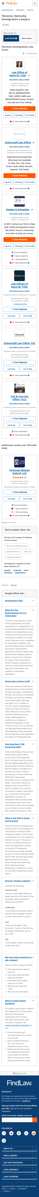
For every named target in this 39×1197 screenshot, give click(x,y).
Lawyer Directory (7, 10)
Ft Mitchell (17, 570)
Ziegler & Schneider (17, 209)
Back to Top (20, 1073)
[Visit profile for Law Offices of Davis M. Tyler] (19, 275)
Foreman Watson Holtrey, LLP (19, 471)
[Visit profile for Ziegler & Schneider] (19, 201)
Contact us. (26, 1101)
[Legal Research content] (34, 1169)
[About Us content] (34, 1148)
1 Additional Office (20, 304)
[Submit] (34, 1119)
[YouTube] (11, 1133)
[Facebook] (4, 1133)
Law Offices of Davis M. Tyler (19, 285)
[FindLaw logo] (12, 3)
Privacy (12, 1189)
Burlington (8, 573)
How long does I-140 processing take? (14, 745)
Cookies (7, 1191)
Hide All (14, 585)
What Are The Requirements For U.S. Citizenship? (16, 613)
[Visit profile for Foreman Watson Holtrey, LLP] (19, 462)
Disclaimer (23, 1189)
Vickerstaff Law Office (18, 142)
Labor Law (27, 552)
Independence (20, 573)
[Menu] (3, 3)
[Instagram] (26, 1133)
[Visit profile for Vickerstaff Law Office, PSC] (19, 335)
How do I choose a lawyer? (18, 881)
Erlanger (7, 570)
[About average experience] (28, 121)
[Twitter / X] (19, 1133)
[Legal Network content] (34, 1176)
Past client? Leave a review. (19, 80)
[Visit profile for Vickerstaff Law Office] (19, 134)
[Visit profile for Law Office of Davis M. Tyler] (19, 64)
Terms (4, 1189)
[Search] (34, 3)
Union (26, 570)
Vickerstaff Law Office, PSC (19, 343)
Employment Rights (13, 557)
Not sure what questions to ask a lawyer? (18, 958)
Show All (5, 585)
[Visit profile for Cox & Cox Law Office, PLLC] (19, 388)
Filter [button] (7, 25)
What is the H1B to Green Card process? (17, 819)
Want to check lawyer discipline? (15, 1002)
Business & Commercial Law (16, 546)
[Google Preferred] (4, 1141)
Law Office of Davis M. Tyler (18, 74)
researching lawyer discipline (17, 1025)
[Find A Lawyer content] (34, 1155)
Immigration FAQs (14, 600)
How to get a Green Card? (17, 681)
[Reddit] (34, 1133)
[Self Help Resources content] (34, 1162)
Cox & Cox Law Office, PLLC (19, 398)
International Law (12, 552)
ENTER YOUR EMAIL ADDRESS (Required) (17, 1116)
